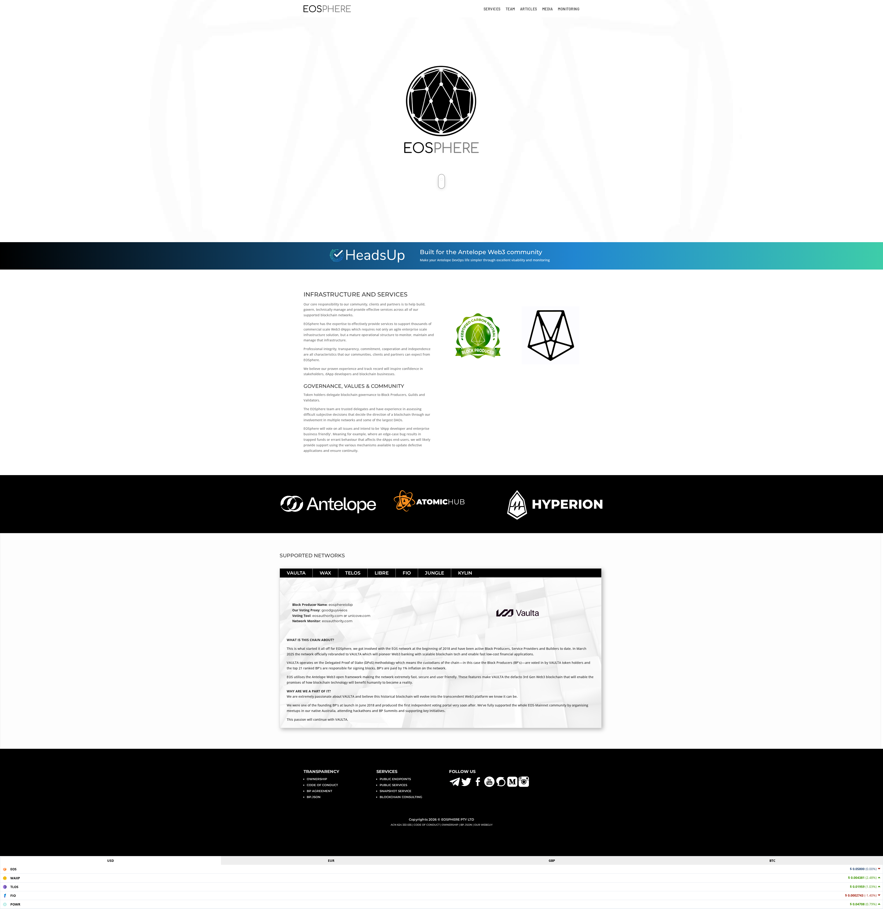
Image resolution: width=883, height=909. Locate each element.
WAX (325, 573)
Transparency (321, 771)
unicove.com (359, 615)
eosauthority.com (327, 615)
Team (510, 8)
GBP (552, 860)
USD (110, 860)
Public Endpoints (395, 779)
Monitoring (568, 8)
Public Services (393, 785)
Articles (528, 8)
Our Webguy (483, 824)
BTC (772, 860)
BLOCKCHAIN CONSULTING (401, 797)
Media (547, 8)
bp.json (314, 797)
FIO (407, 573)
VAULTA (296, 573)
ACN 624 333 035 (401, 824)
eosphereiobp (341, 604)
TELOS (353, 573)
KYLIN (465, 573)
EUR (331, 860)
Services (492, 8)
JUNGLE (434, 573)
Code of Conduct (322, 785)
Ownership (317, 779)
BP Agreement (319, 791)
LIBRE (382, 573)
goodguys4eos (334, 610)
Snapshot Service (395, 791)
